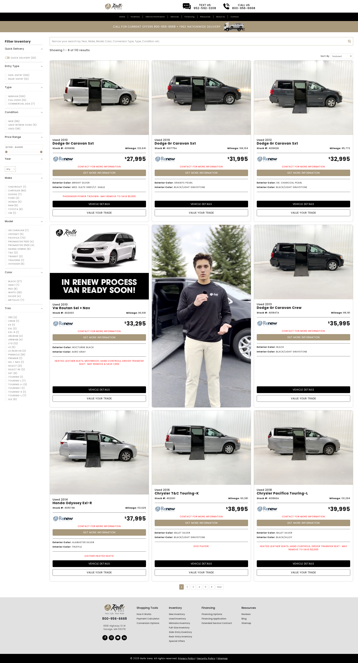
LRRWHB (15, 339)
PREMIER (15, 358)
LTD (13, 343)
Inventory (135, 17)
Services (175, 17)
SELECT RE (16, 369)
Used (14, 128)
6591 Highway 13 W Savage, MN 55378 (114, 627)
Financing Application (214, 618)
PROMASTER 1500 (21, 241)
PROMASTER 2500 (21, 245)
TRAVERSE (16, 260)
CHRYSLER (17, 190)
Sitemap (246, 623)
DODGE (15, 194)
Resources (205, 17)
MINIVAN (16, 96)
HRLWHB (15, 336)
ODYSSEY (16, 234)
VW (12, 213)
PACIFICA (17, 237)
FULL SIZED (17, 100)
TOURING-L (17, 395)
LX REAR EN (17, 350)
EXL (12, 328)
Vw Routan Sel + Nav (71, 308)
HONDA (15, 201)
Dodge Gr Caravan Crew (279, 308)
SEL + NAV (16, 362)
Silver (14, 296)
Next (219, 587)
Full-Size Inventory (179, 627)
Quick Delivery (23, 57)
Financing (190, 17)
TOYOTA (15, 209)
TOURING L (17, 380)
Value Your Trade (99, 212)
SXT (12, 373)
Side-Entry (19, 75)
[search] (349, 41)
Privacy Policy (186, 658)
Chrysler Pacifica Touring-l (282, 493)
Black (15, 281)
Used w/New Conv (22, 124)
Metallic (16, 300)
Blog (244, 618)
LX (12, 347)
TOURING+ (16, 388)
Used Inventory (177, 618)
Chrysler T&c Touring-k (177, 493)
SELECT (15, 365)
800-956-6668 (114, 619)
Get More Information (99, 173)
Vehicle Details (99, 204)
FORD (13, 198)
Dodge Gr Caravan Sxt (73, 143)
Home (122, 17)
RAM (13, 205)
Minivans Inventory (179, 623)
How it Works (144, 614)
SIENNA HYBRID (19, 249)
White (15, 292)
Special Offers (177, 641)
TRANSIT (15, 256)
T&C (13, 252)
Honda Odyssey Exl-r (72, 503)
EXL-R (13, 332)
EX (11, 324)
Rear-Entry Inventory (180, 636)
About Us (220, 17)
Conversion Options (148, 623)
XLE (12, 399)
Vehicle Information (155, 17)
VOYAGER (16, 263)
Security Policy (206, 658)
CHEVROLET (17, 186)
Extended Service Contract (217, 623)
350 (12, 317)
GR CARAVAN (18, 230)
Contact (235, 17)
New (14, 121)
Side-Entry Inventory (180, 632)
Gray (13, 285)
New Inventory (177, 614)
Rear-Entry (18, 79)
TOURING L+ (17, 384)
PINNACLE (16, 354)
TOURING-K (17, 391)
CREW (13, 321)
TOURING (15, 376)
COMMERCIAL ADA (21, 103)
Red (13, 288)
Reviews (246, 614)
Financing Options (212, 614)
